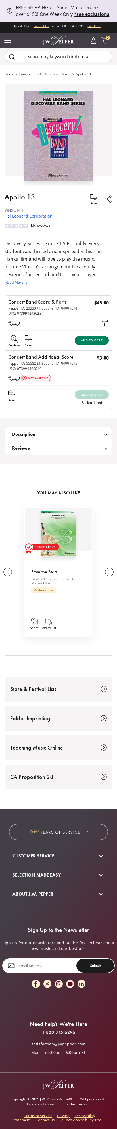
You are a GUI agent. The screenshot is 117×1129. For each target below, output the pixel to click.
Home (9, 74)
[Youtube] (70, 984)
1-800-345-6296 (58, 1032)
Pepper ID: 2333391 (24, 308)
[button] (58, 135)
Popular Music (59, 74)
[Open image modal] (58, 138)
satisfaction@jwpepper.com (58, 1044)
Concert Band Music (31, 74)
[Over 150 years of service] (58, 832)
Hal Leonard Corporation (29, 216)
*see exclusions (91, 14)
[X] (47, 984)
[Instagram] (59, 984)
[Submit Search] (12, 57)
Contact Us (41, 26)
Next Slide (109, 572)
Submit (95, 965)
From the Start (44, 572)
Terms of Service (38, 1115)
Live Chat (93, 26)
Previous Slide (7, 572)
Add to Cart (92, 340)
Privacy (63, 1115)
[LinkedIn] (81, 984)
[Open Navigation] (7, 40)
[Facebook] (36, 984)
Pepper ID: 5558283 (24, 363)
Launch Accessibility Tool (80, 1119)
